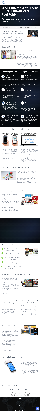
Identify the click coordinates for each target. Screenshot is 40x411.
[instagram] (19, 410)
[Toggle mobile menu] (38, 2)
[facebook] (15, 410)
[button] (37, 408)
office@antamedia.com (20, 401)
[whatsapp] (24, 410)
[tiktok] (17, 410)
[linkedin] (22, 410)
